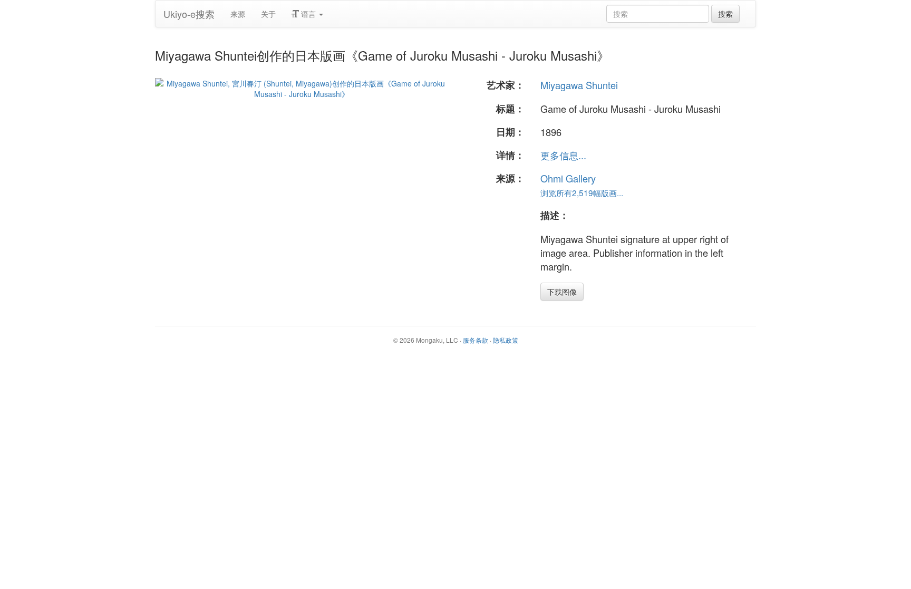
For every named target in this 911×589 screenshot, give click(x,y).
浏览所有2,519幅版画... (581, 192)
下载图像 (562, 291)
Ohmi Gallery (568, 178)
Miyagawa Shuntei (579, 85)
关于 (268, 13)
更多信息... (563, 155)
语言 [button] (308, 13)
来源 (237, 13)
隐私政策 (505, 339)
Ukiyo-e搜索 (189, 14)
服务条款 (475, 339)
